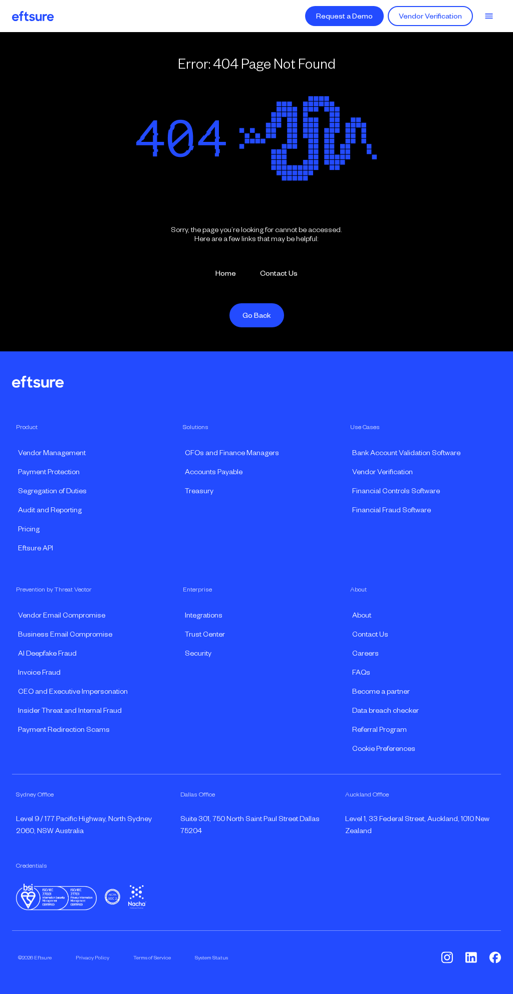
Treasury (199, 491)
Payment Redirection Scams (64, 729)
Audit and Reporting (50, 510)
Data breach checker (385, 710)
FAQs (361, 672)
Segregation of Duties (52, 491)
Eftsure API (35, 548)
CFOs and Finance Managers (232, 453)
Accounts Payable (213, 472)
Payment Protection (49, 472)
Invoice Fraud (39, 672)
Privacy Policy (92, 957)
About (361, 615)
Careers (365, 653)
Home (225, 273)
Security (198, 653)
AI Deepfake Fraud (47, 653)
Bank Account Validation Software (406, 453)
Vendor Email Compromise (61, 615)
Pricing (29, 529)
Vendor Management (52, 453)
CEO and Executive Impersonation (73, 691)
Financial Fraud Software (391, 510)
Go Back (256, 315)
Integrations (203, 615)
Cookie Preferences (383, 748)
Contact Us (279, 273)
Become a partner (381, 691)
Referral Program (379, 729)
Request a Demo (344, 16)
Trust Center (205, 634)
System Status (211, 957)
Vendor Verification (430, 16)
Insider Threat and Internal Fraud (70, 710)
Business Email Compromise (65, 634)
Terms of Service (152, 957)
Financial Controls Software (396, 491)
